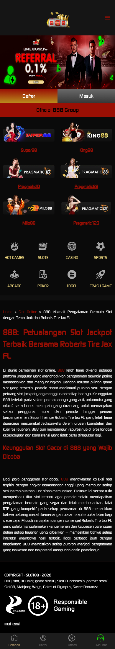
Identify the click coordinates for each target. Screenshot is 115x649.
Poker (43, 285)
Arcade (14, 285)
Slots (43, 257)
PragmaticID (29, 186)
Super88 (29, 150)
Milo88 (28, 223)
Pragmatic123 (86, 223)
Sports (100, 257)
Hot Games (14, 257)
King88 (86, 150)
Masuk (86, 96)
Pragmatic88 (86, 186)
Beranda (14, 645)
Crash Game (101, 285)
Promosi (72, 645)
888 (61, 370)
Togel (72, 285)
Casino (72, 257)
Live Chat (101, 645)
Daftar (28, 96)
